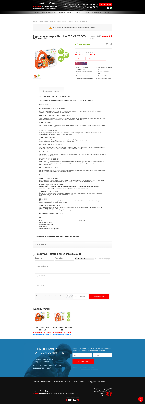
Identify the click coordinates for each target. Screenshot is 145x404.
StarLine (64, 21)
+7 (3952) (90, 4)
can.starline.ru (77, 210)
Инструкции (96, 12)
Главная (37, 12)
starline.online (69, 194)
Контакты (107, 12)
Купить (80, 59)
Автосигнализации (55, 21)
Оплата (77, 12)
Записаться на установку (95, 59)
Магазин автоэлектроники (61, 382)
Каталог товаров (43, 21)
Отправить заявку (83, 361)
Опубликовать (99, 296)
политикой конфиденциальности (89, 369)
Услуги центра (46, 382)
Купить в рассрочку (81, 63)
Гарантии (86, 12)
